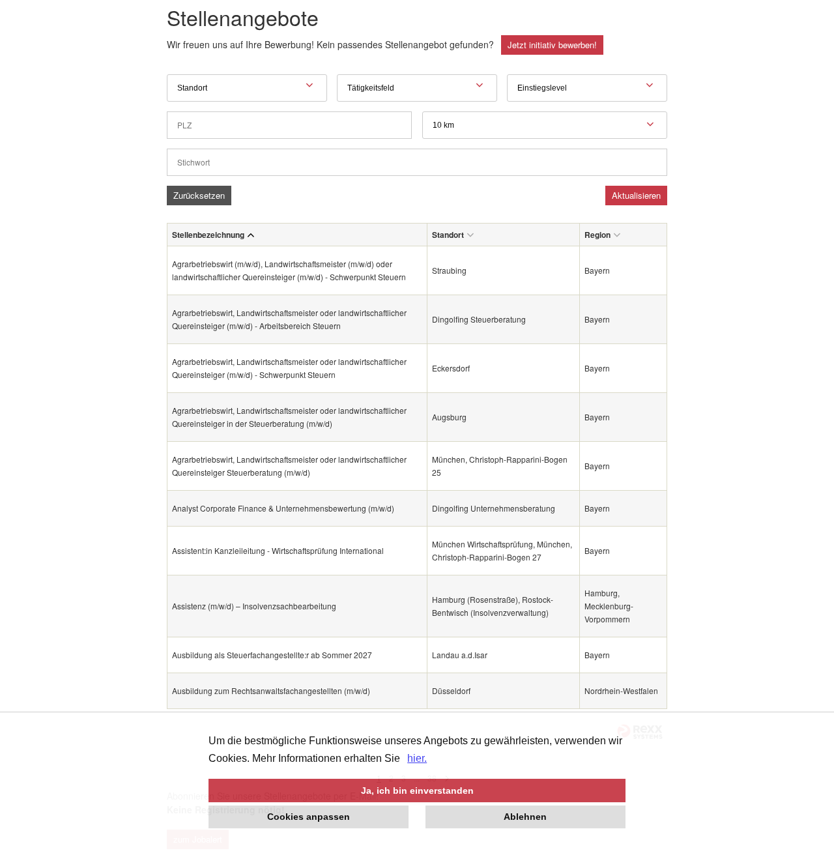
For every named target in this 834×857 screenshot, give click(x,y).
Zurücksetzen (199, 195)
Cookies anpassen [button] (308, 816)
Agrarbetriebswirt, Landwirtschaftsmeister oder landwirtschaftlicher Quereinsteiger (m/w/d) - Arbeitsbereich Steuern (289, 319)
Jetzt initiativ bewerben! (552, 44)
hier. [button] (417, 758)
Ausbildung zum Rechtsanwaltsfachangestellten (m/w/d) (271, 690)
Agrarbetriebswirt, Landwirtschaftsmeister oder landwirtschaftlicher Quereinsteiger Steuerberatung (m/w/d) (289, 466)
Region (597, 234)
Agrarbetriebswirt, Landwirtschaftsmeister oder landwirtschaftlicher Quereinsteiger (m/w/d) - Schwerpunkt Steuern (289, 368)
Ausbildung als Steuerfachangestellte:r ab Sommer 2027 (272, 654)
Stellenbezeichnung (208, 234)
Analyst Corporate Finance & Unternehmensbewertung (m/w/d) (283, 508)
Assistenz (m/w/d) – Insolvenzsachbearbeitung (254, 605)
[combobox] (544, 125)
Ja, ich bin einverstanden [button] (417, 790)
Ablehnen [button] (525, 816)
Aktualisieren (636, 195)
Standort (448, 234)
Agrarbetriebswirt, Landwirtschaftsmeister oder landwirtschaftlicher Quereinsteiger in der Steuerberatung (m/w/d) (289, 417)
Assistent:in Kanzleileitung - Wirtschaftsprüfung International (278, 550)
